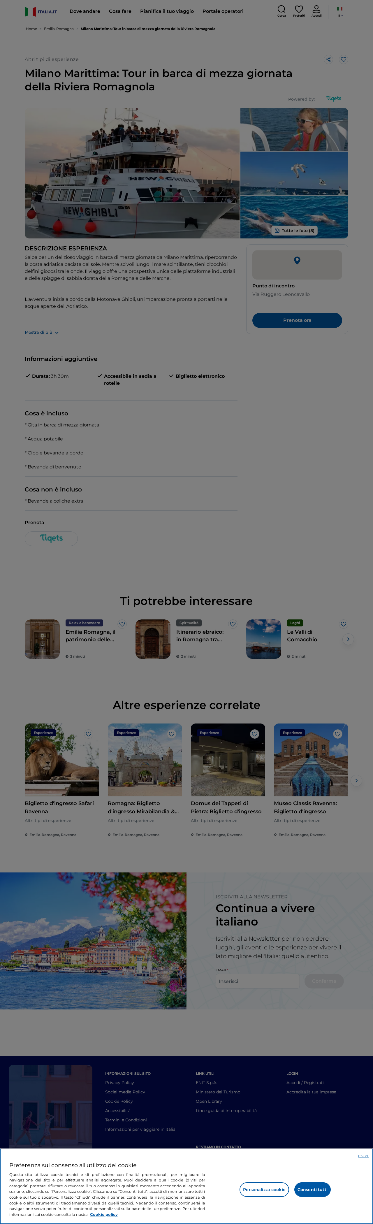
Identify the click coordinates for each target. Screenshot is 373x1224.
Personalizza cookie (264, 1189)
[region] (186, 1186)
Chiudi (363, 1156)
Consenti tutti (313, 1189)
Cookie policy (104, 1214)
